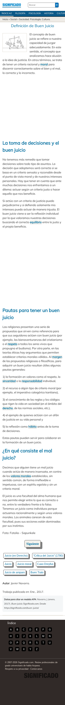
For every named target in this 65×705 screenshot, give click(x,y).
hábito (32, 426)
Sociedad (24, 19)
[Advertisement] (32, 107)
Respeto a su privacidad (16, 669)
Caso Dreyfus (45, 564)
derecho (7, 408)
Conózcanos (36, 669)
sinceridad (9, 381)
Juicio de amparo (14, 572)
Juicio (8, 564)
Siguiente (32, 544)
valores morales (21, 476)
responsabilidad (32, 381)
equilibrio (36, 222)
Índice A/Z (7, 13)
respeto (12, 344)
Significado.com (11, 5)
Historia (49, 13)
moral (44, 64)
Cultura (46, 19)
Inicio (5, 19)
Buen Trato (37, 572)
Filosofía (20, 13)
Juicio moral (24, 564)
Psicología (35, 13)
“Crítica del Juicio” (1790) (48, 555)
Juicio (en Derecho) (16, 555)
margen (57, 357)
